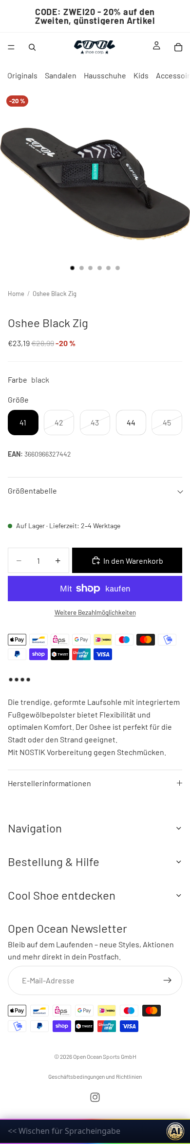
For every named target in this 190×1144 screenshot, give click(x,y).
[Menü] (11, 47)
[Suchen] (32, 47)
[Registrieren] (167, 980)
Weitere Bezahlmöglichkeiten (95, 612)
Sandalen (60, 75)
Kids (141, 75)
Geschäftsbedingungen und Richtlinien (95, 1076)
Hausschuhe (105, 75)
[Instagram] (95, 1097)
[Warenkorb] (178, 47)
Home (16, 293)
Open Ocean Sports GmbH (104, 1056)
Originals (22, 75)
